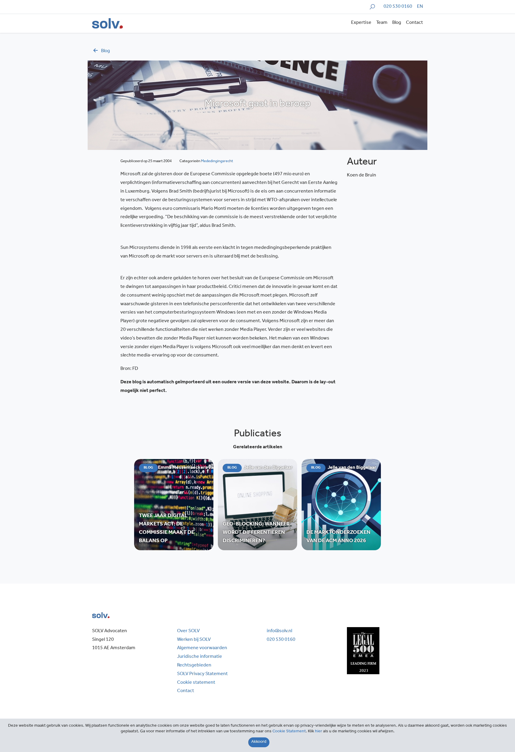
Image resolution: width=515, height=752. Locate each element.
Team (381, 23)
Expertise (361, 23)
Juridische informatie (199, 657)
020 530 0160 (398, 6)
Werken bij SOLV (194, 640)
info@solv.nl (279, 631)
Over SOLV (188, 631)
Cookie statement (196, 682)
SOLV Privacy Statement (202, 674)
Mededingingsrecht (217, 161)
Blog (396, 23)
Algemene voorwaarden (202, 648)
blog (105, 51)
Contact (414, 23)
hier (318, 732)
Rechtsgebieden (194, 665)
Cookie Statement (289, 732)
